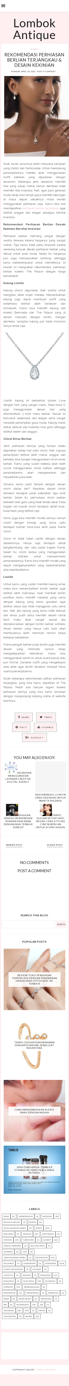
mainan (27, 1275)
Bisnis (34, 49)
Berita (32, 1222)
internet (8, 1252)
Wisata (28, 1316)
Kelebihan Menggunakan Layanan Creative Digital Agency (18, 777)
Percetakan (32, 1293)
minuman (9, 1281)
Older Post (55, 845)
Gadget (47, 1240)
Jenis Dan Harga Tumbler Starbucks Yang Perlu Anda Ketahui (34, 1170)
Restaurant (25, 1299)
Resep (6, 1299)
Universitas (10, 1316)
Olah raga (28, 1281)
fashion (8, 1240)
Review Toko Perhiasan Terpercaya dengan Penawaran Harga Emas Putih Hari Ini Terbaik (34, 979)
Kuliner (36, 1269)
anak (6, 1216)
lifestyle (8, 1275)
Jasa (24, 1252)
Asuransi (47, 1216)
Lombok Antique (34, 29)
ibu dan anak (38, 1246)
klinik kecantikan (13, 1269)
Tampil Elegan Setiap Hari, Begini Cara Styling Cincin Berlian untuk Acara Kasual (51, 821)
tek (41, 1305)
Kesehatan (50, 1263)
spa (5, 1305)
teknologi (9, 1310)
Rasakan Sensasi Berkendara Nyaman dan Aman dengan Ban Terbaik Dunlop (18, 821)
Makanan (45, 1275)
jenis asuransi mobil (15, 1257)
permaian (53, 1293)
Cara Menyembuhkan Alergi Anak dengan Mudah (34, 1111)
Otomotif (8, 1287)
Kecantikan (41, 1257)
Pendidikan (10, 1293)
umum (41, 1310)
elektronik (48, 1234)
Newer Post (14, 845)
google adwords (12, 1246)
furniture (28, 1240)
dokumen (9, 1234)
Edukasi (27, 1234)
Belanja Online (12, 1222)
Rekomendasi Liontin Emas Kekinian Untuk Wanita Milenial (50, 797)
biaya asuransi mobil (15, 1228)
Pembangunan (32, 1287)
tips (27, 1310)
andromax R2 (26, 1216)
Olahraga (50, 1281)
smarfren (46, 1299)
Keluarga (9, 1263)
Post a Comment (46, 71)
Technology (22, 1305)
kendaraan (29, 1263)
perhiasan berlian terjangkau (40, 208)
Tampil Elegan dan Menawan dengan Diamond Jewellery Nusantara (34, 1045)
